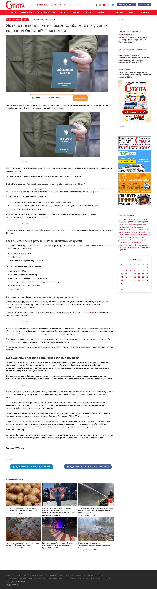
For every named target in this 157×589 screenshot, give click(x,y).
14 (139, 274)
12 (130, 274)
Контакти (77, 5)
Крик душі (122, 49)
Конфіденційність (13, 585)
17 (122, 277)
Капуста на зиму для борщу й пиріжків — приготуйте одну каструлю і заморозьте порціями (134, 247)
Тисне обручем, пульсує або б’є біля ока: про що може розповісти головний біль (134, 74)
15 (143, 274)
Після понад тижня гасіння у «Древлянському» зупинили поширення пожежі (94, 545)
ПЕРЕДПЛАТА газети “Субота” (49, 5)
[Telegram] (113, 5)
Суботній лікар (124, 70)
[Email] (100, 5)
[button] (96, 5)
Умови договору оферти (15, 582)
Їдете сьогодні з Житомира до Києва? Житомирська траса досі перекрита (57, 544)
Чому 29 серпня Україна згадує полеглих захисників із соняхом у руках (22, 544)
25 (126, 280)
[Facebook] (108, 5)
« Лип (123, 289)
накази (91, 312)
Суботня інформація (126, 35)
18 (126, 277)
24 (122, 280)
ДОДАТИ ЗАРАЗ (80, 98)
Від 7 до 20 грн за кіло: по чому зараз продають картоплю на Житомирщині (21, 509)
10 (122, 274)
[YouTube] (104, 5)
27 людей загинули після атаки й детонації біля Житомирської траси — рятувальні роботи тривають (96, 510)
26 (130, 280)
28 (139, 280)
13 (135, 274)
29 (143, 280)
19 (130, 277)
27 (135, 280)
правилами (25, 105)
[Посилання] (15, 5)
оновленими (14, 105)
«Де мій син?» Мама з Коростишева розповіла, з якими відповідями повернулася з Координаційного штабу (58, 510)
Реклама (67, 5)
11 (126, 274)
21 (139, 277)
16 (147, 274)
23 (147, 277)
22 (143, 277)
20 (135, 277)
